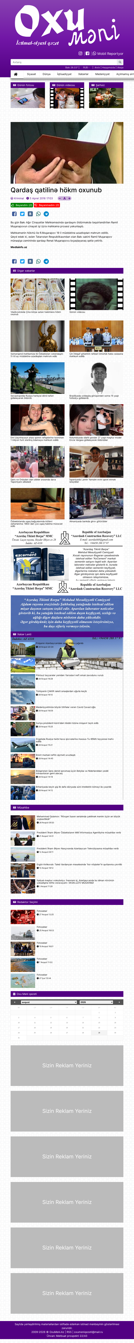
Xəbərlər (83, 74)
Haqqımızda (108, 67)
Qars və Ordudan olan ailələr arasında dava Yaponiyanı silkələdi (33, 480)
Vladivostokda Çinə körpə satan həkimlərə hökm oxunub (36, 313)
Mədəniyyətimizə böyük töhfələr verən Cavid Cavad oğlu (66, 707)
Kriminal (19, 198)
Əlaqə (120, 67)
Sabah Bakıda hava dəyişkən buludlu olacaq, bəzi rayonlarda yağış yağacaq (76, 659)
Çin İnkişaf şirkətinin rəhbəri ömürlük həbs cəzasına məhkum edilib (96, 355)
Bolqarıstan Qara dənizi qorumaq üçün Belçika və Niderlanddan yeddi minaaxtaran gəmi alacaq (72, 772)
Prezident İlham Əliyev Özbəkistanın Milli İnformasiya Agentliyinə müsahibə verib (79, 832)
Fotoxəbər (42, 911)
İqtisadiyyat (64, 74)
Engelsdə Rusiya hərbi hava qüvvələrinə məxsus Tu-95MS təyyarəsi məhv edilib (75, 740)
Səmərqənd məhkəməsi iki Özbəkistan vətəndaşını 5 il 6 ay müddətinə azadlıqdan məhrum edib (37, 355)
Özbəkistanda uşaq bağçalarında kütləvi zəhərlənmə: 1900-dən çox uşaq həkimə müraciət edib (37, 523)
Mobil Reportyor (109, 54)
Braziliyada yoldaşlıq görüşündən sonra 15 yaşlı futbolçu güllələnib (94, 396)
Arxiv (97, 67)
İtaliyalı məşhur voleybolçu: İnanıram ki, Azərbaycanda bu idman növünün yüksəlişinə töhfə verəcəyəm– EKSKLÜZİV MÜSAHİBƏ (75, 881)
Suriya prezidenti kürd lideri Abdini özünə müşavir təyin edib (67, 723)
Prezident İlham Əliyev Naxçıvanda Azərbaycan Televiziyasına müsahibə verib (78, 848)
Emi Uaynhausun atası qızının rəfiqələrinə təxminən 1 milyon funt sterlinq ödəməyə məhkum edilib (37, 438)
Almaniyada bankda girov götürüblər (88, 521)
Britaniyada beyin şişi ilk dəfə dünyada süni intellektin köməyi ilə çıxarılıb (73, 787)
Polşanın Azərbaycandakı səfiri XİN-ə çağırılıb (59, 643)
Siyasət (31, 74)
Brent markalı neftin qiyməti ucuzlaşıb (55, 755)
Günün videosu (77, 312)
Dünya (46, 74)
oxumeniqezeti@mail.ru (88, 1332)
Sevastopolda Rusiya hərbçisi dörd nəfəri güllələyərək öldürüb (32, 396)
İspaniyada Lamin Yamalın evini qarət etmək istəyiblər (92, 480)
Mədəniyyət (102, 74)
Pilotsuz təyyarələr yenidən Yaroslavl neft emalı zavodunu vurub (69, 675)
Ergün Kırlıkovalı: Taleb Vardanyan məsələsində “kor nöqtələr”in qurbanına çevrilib (79, 864)
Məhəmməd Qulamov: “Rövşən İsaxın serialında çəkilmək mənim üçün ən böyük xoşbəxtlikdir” (78, 817)
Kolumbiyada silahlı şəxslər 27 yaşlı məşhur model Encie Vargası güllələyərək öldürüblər (95, 438)
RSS (69, 1332)
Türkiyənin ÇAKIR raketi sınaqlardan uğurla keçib (61, 691)
